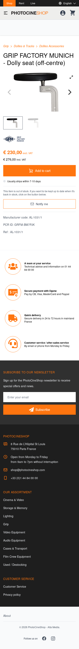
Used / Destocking (15, 565)
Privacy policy (12, 595)
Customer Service (14, 586)
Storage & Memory (15, 508)
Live (33, 3)
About (7, 616)
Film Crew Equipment (17, 556)
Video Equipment (14, 532)
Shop (9, 3)
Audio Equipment (14, 540)
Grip (6, 46)
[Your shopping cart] (72, 13)
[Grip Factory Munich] (39, 139)
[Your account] (63, 13)
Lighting (8, 516)
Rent (21, 3)
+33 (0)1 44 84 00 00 (24, 478)
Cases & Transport (15, 548)
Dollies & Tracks (24, 46)
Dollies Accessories (51, 46)
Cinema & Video (13, 500)
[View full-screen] (71, 77)
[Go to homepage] (29, 13)
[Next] (69, 92)
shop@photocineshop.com (28, 470)
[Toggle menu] (5, 13)
